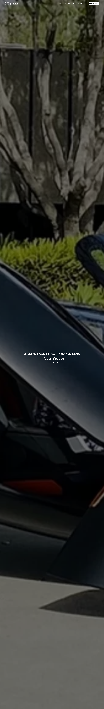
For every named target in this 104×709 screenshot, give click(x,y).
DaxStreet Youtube (93, 3)
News (69, 3)
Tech (74, 3)
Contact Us (79, 3)
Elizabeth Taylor (51, 362)
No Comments (62, 362)
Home (60, 3)
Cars (65, 3)
